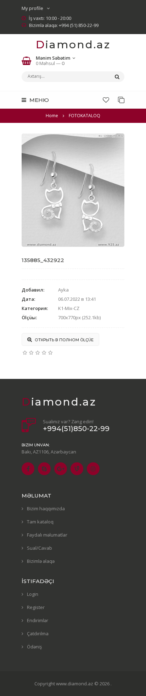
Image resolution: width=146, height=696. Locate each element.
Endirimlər (37, 620)
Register (36, 607)
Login (32, 594)
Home (52, 116)
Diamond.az (73, 44)
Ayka (63, 290)
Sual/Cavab (39, 548)
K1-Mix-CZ (68, 308)
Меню (38, 100)
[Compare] (121, 100)
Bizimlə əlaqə (41, 561)
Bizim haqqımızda (46, 508)
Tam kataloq (40, 521)
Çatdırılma (38, 633)
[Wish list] (106, 100)
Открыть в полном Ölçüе (64, 339)
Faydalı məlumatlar (47, 535)
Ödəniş (34, 646)
